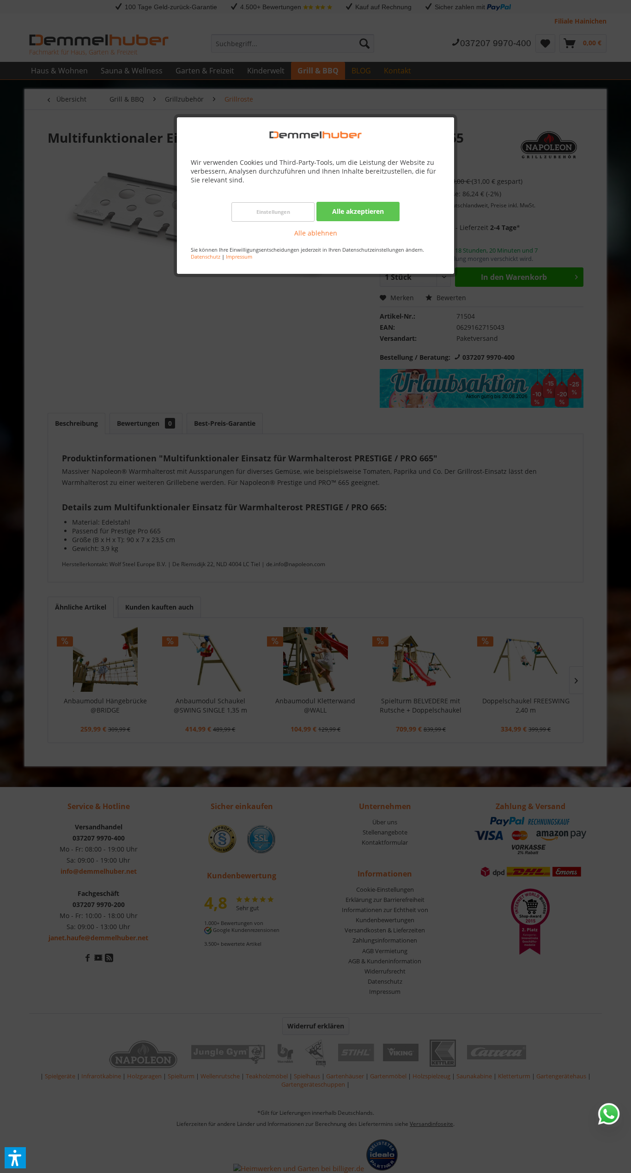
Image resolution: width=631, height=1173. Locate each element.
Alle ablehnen (315, 233)
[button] (15, 1157)
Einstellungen (273, 211)
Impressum (239, 256)
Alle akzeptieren (358, 211)
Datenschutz (205, 256)
